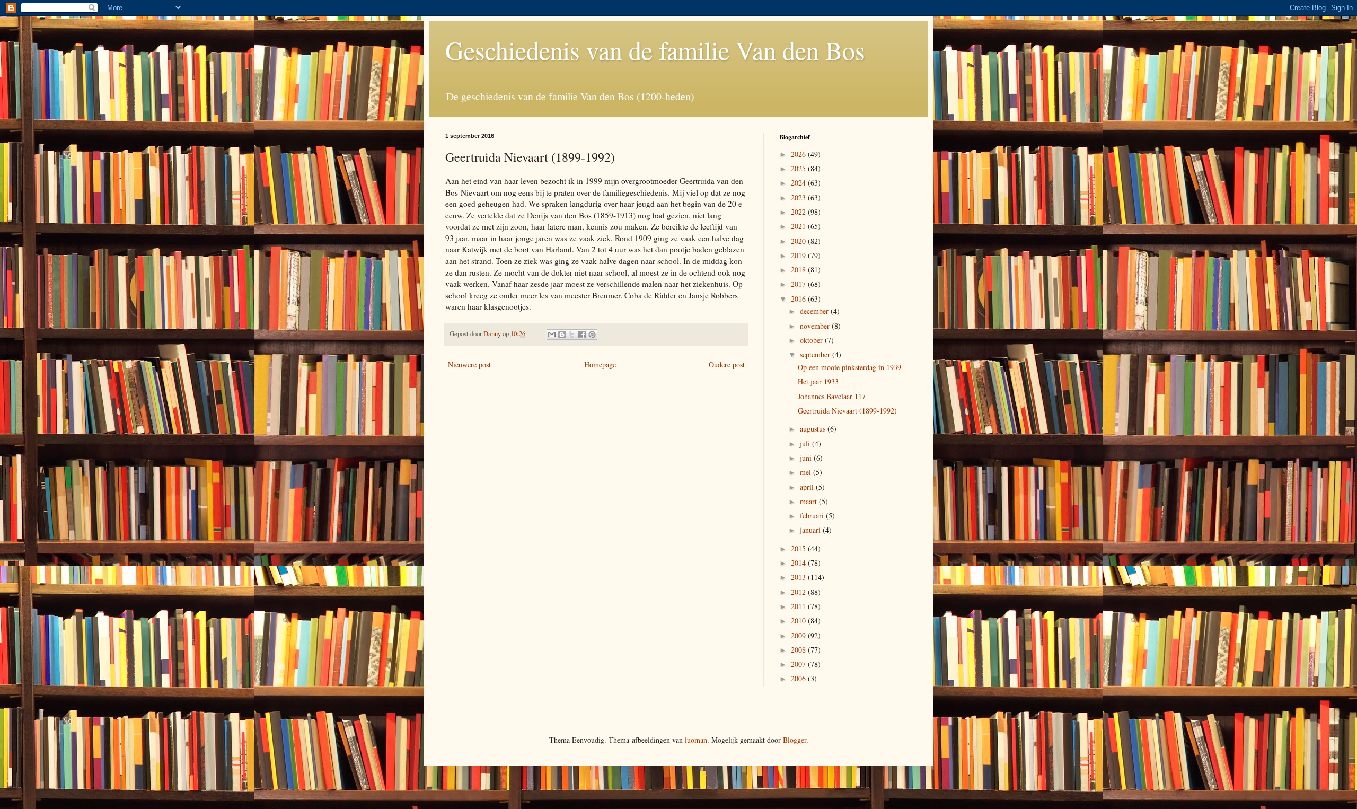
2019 (799, 255)
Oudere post (727, 364)
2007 (799, 664)
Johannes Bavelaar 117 (832, 396)
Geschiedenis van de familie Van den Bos (655, 50)
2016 (799, 299)
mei (806, 472)
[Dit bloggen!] (562, 334)
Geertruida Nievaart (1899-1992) (847, 411)
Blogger (794, 740)
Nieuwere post (469, 364)
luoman (696, 740)
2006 (799, 678)
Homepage (600, 364)
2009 (799, 635)
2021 (799, 226)
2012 (799, 592)
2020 (799, 241)
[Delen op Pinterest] (592, 334)
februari (813, 516)
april (808, 487)
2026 (799, 154)
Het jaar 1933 (818, 381)
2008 (799, 650)
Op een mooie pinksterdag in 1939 (849, 367)
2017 (799, 284)
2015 (799, 548)
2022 (799, 212)
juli (806, 443)
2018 (799, 270)
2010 (799, 620)
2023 (799, 197)
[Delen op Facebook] (582, 334)
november (816, 326)
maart (809, 501)
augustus (813, 429)
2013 (799, 577)
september (816, 354)
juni (807, 458)
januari (811, 530)
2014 (799, 563)
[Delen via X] (572, 334)
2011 (799, 606)
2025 (799, 168)
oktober (812, 340)
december (815, 311)
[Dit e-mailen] (552, 334)
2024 (799, 183)
